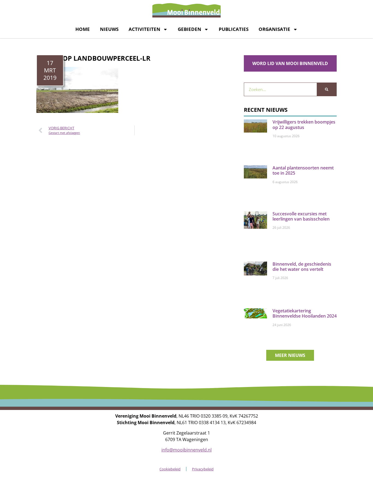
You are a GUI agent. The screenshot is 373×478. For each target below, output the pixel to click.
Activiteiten (144, 29)
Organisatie (274, 29)
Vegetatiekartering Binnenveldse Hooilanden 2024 (305, 313)
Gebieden (189, 29)
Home (82, 29)
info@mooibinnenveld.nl (186, 450)
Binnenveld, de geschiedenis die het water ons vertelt (302, 266)
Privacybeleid (203, 469)
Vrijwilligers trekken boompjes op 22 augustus (304, 124)
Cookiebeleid (169, 469)
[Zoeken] (326, 89)
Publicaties (233, 29)
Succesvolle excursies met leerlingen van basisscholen (301, 216)
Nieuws (109, 29)
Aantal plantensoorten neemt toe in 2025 (303, 170)
